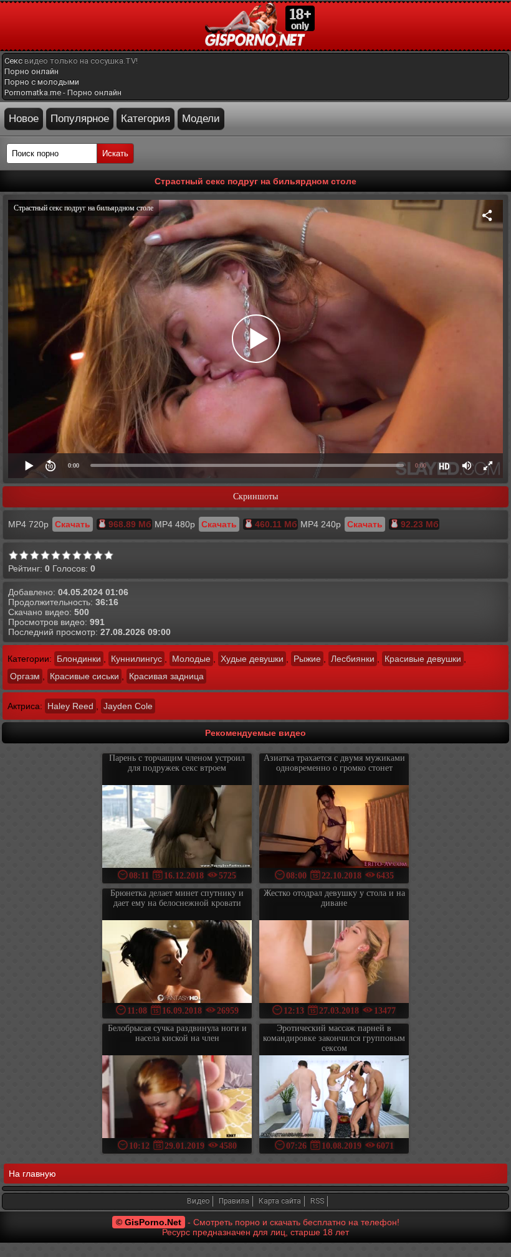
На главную (32, 1174)
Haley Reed (70, 706)
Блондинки (79, 659)
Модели (201, 119)
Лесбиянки (353, 659)
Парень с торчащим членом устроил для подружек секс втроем (177, 763)
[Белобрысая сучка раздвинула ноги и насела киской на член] (177, 1098)
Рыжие (307, 659)
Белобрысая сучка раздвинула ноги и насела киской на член (177, 1033)
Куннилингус (136, 659)
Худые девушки (252, 659)
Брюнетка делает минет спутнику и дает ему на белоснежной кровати (177, 898)
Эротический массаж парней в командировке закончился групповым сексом (334, 1038)
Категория (145, 119)
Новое (24, 119)
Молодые (191, 659)
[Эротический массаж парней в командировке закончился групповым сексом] (334, 1098)
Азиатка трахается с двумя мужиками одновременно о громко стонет (334, 763)
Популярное (79, 119)
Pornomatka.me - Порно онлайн (63, 92)
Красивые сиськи (84, 676)
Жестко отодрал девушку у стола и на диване (334, 898)
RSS (317, 1201)
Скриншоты (255, 496)
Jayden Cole (128, 706)
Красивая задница (166, 676)
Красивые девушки (422, 659)
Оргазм (25, 676)
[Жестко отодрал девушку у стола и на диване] (334, 962)
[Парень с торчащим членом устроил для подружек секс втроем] (177, 827)
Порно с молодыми (41, 82)
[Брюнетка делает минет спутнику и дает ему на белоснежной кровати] (177, 962)
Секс (13, 60)
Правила (234, 1201)
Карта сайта (280, 1201)
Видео (198, 1201)
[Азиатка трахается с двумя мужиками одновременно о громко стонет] (334, 827)
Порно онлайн (31, 71)
